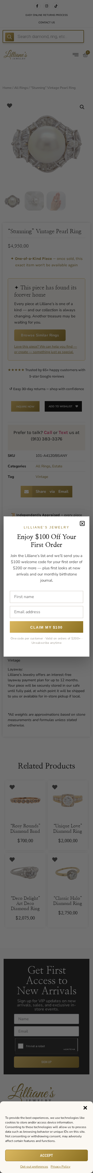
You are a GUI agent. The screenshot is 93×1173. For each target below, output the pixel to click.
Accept (46, 1155)
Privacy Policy (60, 1167)
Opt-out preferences (34, 1167)
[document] (46, 586)
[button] (85, 1107)
